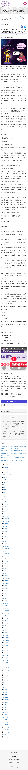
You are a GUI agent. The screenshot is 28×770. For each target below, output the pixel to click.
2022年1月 (5, 635)
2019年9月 (5, 704)
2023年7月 (5, 590)
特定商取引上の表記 (14, 762)
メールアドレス (5, 411)
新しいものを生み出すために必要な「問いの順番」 (13, 450)
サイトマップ (14, 752)
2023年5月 (6, 595)
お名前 (3, 405)
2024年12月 (6, 548)
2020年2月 (5, 692)
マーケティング (6, 484)
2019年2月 (5, 722)
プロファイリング (7, 479)
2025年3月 (6, 541)
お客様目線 (5, 467)
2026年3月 (6, 511)
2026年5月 (6, 506)
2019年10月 (6, 702)
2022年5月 (5, 625)
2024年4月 (6, 568)
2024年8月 (6, 558)
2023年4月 (6, 598)
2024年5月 (6, 566)
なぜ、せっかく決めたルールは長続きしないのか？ (13, 457)
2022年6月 (5, 623)
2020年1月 (5, 694)
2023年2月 (5, 603)
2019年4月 (5, 717)
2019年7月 (5, 709)
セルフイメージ (7, 477)
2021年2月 (5, 662)
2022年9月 (5, 615)
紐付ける (5, 489)
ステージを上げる (7, 474)
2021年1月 (5, 665)
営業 (4, 487)
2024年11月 (6, 551)
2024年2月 (5, 573)
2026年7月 (5, 501)
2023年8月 (6, 588)
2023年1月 (5, 605)
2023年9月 (6, 585)
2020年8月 (6, 677)
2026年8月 (6, 499)
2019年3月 (5, 719)
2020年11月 (6, 670)
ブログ (7, 16)
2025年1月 (5, 546)
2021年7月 (5, 650)
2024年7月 (5, 561)
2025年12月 (6, 518)
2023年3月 (6, 600)
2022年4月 (5, 628)
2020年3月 (6, 689)
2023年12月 (6, 578)
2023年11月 (6, 580)
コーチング (5, 472)
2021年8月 (5, 647)
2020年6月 (6, 682)
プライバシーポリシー (14, 759)
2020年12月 (6, 667)
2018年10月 (6, 732)
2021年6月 (5, 652)
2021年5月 (5, 655)
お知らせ (14, 756)
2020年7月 (5, 680)
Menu (25, 3)
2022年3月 (5, 630)
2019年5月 (5, 714)
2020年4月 (6, 687)
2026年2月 (5, 514)
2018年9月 (5, 734)
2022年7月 (5, 620)
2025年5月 (6, 536)
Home (2, 16)
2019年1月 (5, 724)
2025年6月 (6, 533)
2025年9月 (6, 526)
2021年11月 (6, 640)
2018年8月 (5, 737)
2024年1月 (5, 575)
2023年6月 (6, 593)
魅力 (4, 492)
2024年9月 (6, 556)
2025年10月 (6, 523)
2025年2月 (5, 543)
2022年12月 (6, 608)
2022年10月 (6, 613)
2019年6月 (5, 712)
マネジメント (6, 482)
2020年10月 (6, 672)
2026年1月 (5, 516)
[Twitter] (25, 26)
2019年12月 (6, 697)
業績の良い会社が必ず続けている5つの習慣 (11, 460)
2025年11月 (6, 521)
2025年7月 (5, 531)
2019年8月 (5, 707)
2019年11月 (6, 699)
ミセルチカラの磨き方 (16, 16)
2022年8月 (5, 618)
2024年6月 (6, 563)
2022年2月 (5, 632)
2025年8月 (6, 528)
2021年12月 (6, 637)
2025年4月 (6, 538)
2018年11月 (6, 729)
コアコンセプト (7, 470)
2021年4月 (5, 657)
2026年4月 (6, 509)
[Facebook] (22, 26)
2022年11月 (6, 610)
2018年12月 (6, 727)
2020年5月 (6, 685)
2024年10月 (6, 553)
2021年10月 (6, 642)
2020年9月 (6, 675)
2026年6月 (6, 504)
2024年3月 (6, 571)
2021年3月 (5, 660)
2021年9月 (5, 645)
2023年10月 (6, 583)
